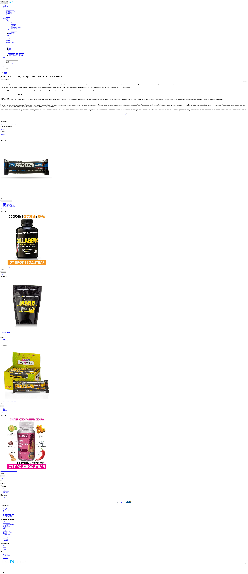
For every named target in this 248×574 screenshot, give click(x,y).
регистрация (8, 65)
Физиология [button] (3, 134)
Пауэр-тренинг (14, 28)
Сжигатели (5, 539)
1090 (2, 342)
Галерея (10, 50)
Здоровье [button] (3, 129)
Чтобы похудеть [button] (13, 124)
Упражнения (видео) (10, 42)
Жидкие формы (6, 531)
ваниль (4, 339)
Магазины (8, 17)
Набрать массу (14, 31)
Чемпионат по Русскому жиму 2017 (16, 55)
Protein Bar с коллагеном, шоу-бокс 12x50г (9, 401)
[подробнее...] (26, 193)
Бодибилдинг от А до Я (11, 38)
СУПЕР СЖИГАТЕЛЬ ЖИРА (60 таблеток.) (9, 471)
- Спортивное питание (11, 11)
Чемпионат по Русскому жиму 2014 (16, 53)
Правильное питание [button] (5, 124)
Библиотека (5, 18)
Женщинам (13, 25)
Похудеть (13, 32)
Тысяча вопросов (9, 36)
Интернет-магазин (10, 10)
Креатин (5, 533)
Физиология (11, 33)
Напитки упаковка (7, 536)
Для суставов (6, 530)
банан (2, 337)
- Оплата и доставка (10, 14)
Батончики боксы (7, 526)
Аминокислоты (6, 523)
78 (1, 208)
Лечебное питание (7, 534)
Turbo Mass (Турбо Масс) (5, 332)
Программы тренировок (16, 27)
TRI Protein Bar (4, 195)
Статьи (7, 20)
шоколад (5, 410)
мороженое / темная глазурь (9, 206)
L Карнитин (5, 521)
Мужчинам (13, 24)
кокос (4, 408)
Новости (7, 19)
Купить (4, 8)
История (7, 35)
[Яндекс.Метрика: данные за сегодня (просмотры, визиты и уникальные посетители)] (121, 502)
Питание (5, 5)
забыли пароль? (9, 63)
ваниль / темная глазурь (8, 205)
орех (4, 409)
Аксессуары (5, 6)
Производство (6, 7)
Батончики (5, 525)
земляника (5, 340)
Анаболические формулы (8, 524)
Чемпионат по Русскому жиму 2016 (16, 54)
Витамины (5, 527)
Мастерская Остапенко (8, 515)
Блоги (9, 49)
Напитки (5, 535)
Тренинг (10, 21)
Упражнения (6, 489)
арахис (4, 203)
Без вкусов (3, 271)
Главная (5, 72)
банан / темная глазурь (8, 204)
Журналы (8, 40)
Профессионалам (14, 26)
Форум (7, 47)
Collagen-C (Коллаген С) (5, 267)
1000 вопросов (6, 512)
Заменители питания (7, 532)
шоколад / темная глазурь (6, 200)
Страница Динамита (7, 516)
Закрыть (2, 483)
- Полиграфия (9, 13)
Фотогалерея (8, 44)
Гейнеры (5, 528)
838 (2, 274)
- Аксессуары (9, 12)
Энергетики (5, 540)
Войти (7, 62)
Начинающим (14, 22)
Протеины (5, 538)
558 (2, 478)
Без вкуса (3, 475)
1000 (2, 412)
